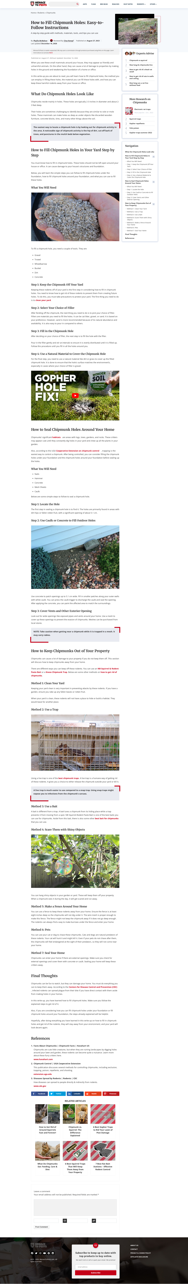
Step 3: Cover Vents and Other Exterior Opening (138, 198)
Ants (85, 4)
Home (33, 13)
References (129, 238)
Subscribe (95, 1273)
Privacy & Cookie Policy (140, 1253)
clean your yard (43, 300)
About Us (134, 1245)
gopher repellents (136, 123)
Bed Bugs (104, 4)
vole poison (134, 128)
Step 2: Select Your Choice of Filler (139, 169)
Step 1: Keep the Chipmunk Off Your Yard (140, 165)
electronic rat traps (142, 109)
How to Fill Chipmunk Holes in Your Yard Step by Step (137, 157)
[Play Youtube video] (75, 395)
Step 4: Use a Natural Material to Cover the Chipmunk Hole (139, 176)
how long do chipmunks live (141, 65)
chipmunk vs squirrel (138, 60)
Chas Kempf (69, 41)
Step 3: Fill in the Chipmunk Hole (139, 172)
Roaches (115, 4)
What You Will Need (134, 161)
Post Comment (41, 1227)
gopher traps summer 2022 (140, 132)
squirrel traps (135, 119)
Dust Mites (128, 4)
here (51, 53)
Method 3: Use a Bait (134, 215)
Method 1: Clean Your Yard (137, 209)
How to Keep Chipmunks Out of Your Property (138, 204)
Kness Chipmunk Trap (56, 672)
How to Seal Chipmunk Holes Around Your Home (137, 182)
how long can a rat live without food (138, 84)
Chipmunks (50, 13)
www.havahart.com (43, 1059)
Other (152, 4)
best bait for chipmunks (106, 818)
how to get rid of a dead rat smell (140, 70)
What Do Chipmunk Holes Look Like (139, 152)
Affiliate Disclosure (139, 1257)
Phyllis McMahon (40, 41)
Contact (134, 1249)
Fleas (93, 4)
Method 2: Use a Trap (135, 212)
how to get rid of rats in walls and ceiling (141, 77)
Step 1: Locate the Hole (135, 189)
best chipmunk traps (68, 778)
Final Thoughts (131, 234)
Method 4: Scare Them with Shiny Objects (139, 219)
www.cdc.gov (40, 1086)
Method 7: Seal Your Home (136, 231)
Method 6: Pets (132, 228)
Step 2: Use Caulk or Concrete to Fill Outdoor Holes (140, 193)
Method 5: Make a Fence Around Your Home (139, 224)
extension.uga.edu (43, 1074)
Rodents (140, 4)
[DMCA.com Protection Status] (146, 1277)
